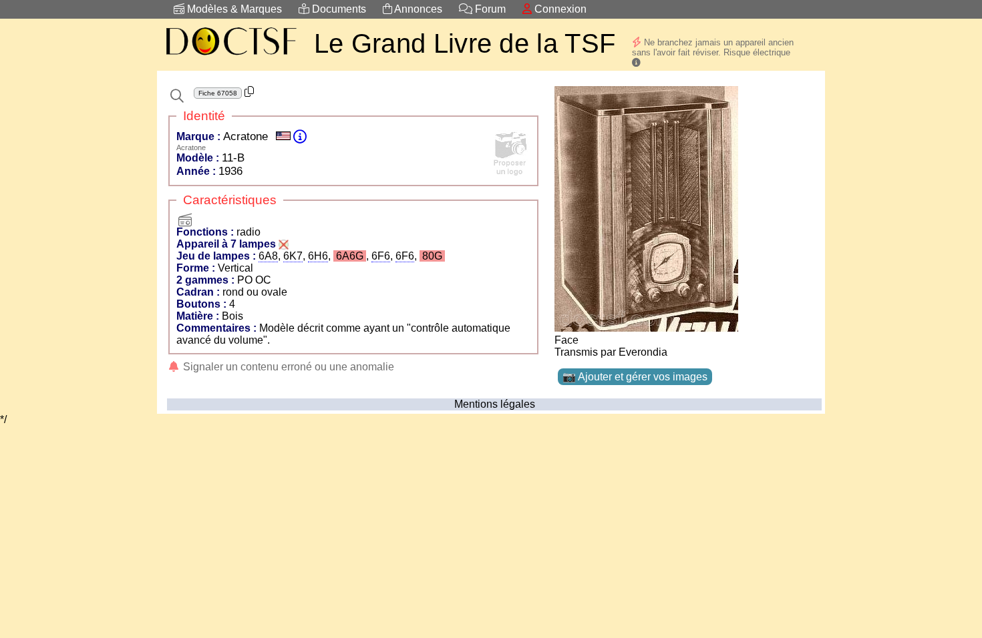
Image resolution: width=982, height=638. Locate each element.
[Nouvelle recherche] (177, 96)
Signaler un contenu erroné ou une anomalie (287, 366)
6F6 (380, 256)
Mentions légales (494, 404)
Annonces (417, 9)
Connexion (559, 9)
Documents (337, 9)
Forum (489, 9)
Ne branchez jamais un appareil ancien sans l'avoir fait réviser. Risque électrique (713, 47)
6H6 (318, 256)
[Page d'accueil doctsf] (230, 57)
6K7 (293, 256)
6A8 (268, 256)
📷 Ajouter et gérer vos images (634, 376)
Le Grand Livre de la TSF (464, 43)
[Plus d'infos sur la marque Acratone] (300, 136)
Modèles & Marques (233, 9)
